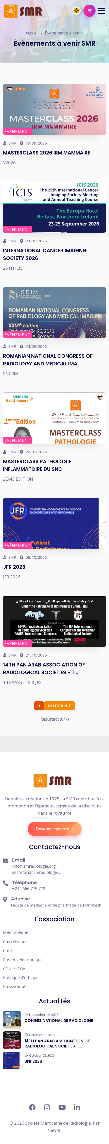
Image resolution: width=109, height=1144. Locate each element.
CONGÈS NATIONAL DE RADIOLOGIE (59, 1020)
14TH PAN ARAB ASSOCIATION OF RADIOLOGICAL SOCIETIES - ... (57, 1043)
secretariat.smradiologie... (36, 872)
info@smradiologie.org (34, 866)
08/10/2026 (36, 557)
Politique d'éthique (21, 977)
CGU (7, 968)
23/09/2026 (36, 240)
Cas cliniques (15, 942)
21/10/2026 (36, 655)
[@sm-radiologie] (76, 1107)
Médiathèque (15, 933)
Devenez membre (53, 829)
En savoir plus (16, 986)
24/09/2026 (36, 346)
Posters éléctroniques (24, 959)
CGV (21, 968)
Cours (8, 951)
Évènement (17, 131)
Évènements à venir (63, 33)
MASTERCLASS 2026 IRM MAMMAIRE (46, 152)
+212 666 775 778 (28, 888)
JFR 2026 (14, 566)
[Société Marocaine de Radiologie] (52, 780)
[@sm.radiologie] (32, 1107)
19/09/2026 (36, 143)
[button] (101, 11)
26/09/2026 (36, 451)
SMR (11, 143)
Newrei (54, 1130)
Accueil (32, 33)
